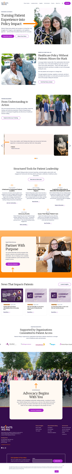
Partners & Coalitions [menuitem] (52, 432)
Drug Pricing (30, 304)
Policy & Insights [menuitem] (39, 425)
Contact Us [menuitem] (64, 434)
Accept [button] (57, 471)
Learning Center (34, 3)
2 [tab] (36, 158)
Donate (67, 3)
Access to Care (7, 304)
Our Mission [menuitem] (50, 427)
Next (69, 146)
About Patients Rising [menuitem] (53, 425)
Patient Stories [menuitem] (39, 429)
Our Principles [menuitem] (50, 429)
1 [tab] (35, 158)
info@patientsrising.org (5, 444)
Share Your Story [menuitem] (65, 430)
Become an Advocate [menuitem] (66, 427)
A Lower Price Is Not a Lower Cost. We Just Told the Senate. (59, 307)
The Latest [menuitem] (38, 430)
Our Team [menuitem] (50, 430)
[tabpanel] (36, 144)
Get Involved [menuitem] (65, 425)
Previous (2, 146)
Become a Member (13, 264)
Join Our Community (36, 410)
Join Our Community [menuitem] (66, 429)
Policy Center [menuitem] (38, 427)
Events (52, 3)
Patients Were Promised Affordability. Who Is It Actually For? (11, 308)
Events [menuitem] (63, 432)
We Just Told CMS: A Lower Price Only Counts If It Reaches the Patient (35, 308)
